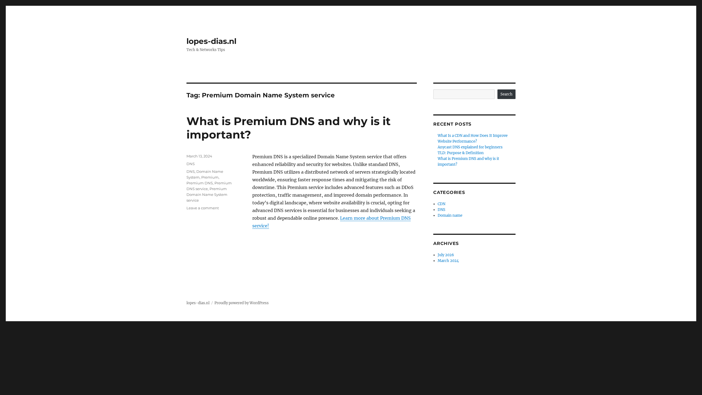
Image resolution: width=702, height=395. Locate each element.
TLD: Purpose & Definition (461, 153)
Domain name (450, 215)
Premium (210, 177)
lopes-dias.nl (211, 41)
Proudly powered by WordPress (241, 303)
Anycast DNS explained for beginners (470, 147)
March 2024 (448, 260)
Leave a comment (202, 208)
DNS (190, 164)
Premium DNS (199, 183)
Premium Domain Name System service (206, 194)
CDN (441, 204)
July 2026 (446, 255)
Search (506, 94)
